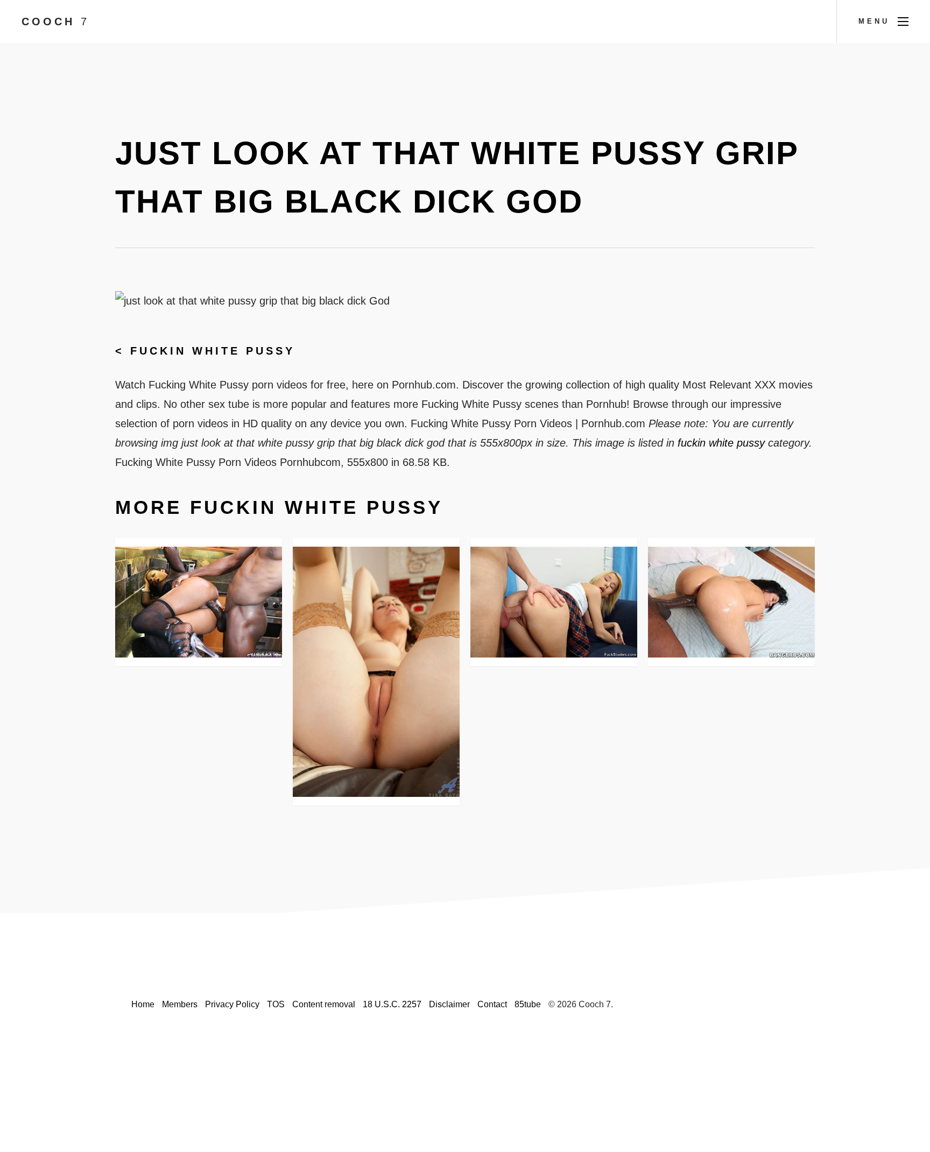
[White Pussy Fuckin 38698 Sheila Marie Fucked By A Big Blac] (731, 602)
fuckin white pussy (212, 351)
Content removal (323, 1004)
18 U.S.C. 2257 (392, 1004)
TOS (276, 1004)
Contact (492, 1004)
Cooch (55, 21)
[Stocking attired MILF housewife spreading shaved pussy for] (376, 672)
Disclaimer (449, 1004)
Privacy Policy (232, 1004)
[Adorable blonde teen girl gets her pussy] (553, 602)
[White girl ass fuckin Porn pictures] (198, 602)
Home (142, 1004)
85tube (528, 1004)
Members (180, 1004)
